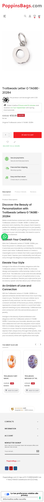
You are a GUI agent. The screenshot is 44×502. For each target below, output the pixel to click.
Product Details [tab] (20, 192)
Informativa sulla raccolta (14, 499)
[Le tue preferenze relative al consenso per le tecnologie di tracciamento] (40, 498)
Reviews (33, 192)
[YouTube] (11, 468)
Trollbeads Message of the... (31, 377)
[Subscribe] (36, 451)
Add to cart (28, 135)
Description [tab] (6, 192)
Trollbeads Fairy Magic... (10, 377)
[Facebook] (6, 468)
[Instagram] (15, 468)
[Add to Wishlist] (7, 142)
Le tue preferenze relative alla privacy (24, 494)
